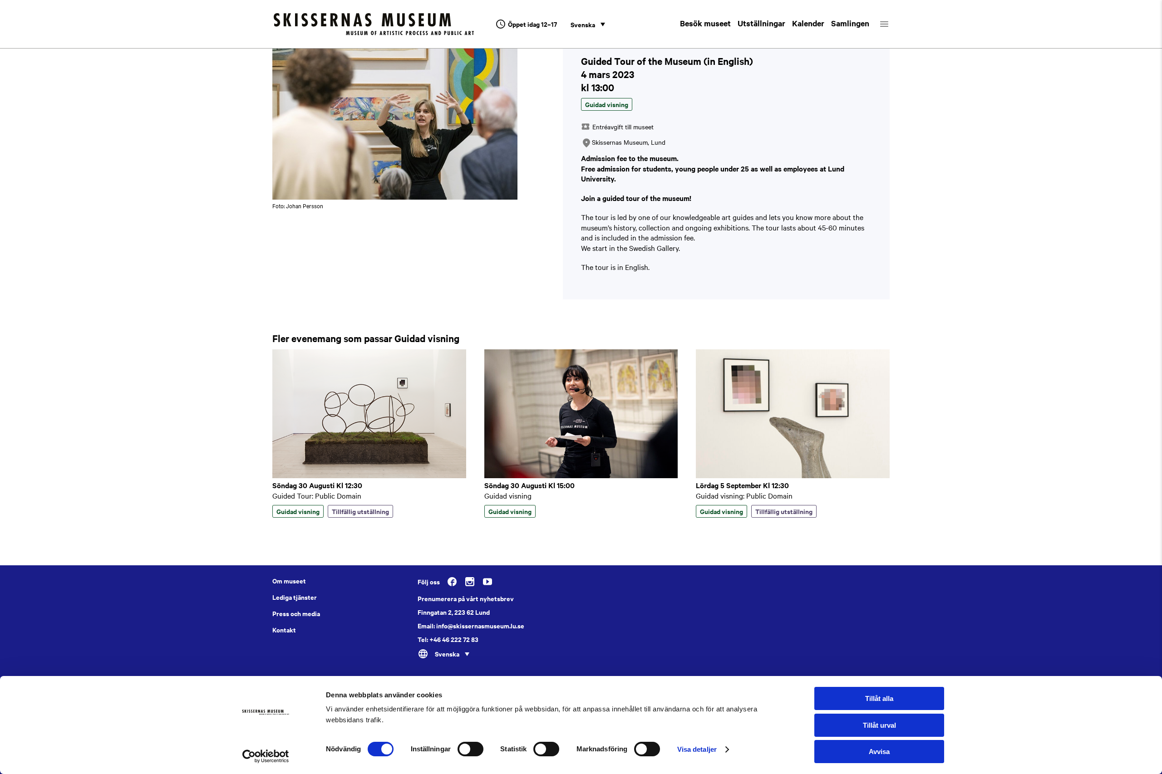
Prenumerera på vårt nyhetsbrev (466, 598)
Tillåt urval (879, 725)
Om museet (289, 580)
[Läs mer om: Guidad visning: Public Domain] (793, 475)
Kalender (808, 23)
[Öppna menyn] (892, 24)
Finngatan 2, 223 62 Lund (454, 612)
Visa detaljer (697, 749)
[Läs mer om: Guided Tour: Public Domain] (369, 475)
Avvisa (879, 751)
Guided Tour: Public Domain (316, 495)
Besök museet (705, 23)
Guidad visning (508, 495)
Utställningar (761, 23)
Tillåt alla (879, 698)
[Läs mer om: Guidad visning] (581, 475)
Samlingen (850, 23)
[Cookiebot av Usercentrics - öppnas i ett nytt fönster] (265, 756)
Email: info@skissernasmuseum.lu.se (471, 625)
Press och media (296, 613)
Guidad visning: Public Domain (744, 495)
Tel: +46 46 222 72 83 (448, 639)
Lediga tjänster (294, 597)
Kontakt (284, 629)
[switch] (470, 749)
